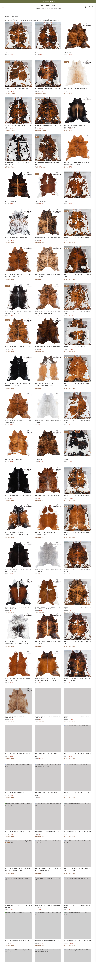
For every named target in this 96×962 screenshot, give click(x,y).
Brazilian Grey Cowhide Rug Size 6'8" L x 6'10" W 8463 (48, 570)
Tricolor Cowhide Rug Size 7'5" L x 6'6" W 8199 (77, 717)
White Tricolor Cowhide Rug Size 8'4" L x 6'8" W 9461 (18, 906)
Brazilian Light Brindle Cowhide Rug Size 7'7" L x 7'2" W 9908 (76, 89)
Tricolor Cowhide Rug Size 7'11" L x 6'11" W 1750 (47, 51)
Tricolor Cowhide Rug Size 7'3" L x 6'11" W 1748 (77, 201)
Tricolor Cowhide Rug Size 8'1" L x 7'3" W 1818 (48, 163)
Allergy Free (43, 8)
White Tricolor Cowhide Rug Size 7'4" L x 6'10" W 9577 (77, 832)
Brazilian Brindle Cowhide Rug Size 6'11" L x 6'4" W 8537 (48, 642)
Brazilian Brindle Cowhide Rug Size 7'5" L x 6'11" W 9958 (48, 717)
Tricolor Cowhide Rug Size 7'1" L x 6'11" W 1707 (77, 793)
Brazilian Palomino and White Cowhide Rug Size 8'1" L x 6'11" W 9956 (18, 869)
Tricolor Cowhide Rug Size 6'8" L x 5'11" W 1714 (77, 642)
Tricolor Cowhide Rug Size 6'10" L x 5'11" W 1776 (77, 347)
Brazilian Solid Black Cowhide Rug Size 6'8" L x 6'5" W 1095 (18, 496)
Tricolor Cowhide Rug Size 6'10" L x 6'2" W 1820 (18, 89)
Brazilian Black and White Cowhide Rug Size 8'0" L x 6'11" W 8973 (18, 312)
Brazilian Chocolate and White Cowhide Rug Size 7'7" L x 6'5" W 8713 (46, 384)
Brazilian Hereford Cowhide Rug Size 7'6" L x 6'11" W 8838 (17, 679)
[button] (93, 7)
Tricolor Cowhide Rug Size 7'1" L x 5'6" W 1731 (18, 126)
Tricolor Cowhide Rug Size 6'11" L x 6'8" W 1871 (77, 459)
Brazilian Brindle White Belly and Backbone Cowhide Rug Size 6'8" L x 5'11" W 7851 (47, 794)
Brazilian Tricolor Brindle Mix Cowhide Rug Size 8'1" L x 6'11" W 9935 (48, 608)
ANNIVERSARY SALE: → (48, 1)
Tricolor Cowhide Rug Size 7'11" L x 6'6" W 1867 (77, 533)
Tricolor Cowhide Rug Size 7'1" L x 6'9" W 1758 (18, 51)
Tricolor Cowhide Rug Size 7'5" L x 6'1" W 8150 (77, 906)
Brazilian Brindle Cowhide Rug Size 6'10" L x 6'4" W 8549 (18, 421)
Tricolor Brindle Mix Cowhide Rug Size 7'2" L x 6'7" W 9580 (77, 869)
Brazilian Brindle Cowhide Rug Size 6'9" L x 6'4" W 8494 (18, 793)
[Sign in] (89, 7)
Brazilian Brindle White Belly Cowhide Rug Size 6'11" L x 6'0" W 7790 (47, 238)
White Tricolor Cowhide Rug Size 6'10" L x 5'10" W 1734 (18, 163)
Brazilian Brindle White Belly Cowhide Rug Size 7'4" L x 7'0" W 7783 (17, 347)
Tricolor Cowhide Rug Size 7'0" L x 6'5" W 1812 (77, 238)
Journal (48, 8)
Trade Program (54, 8)
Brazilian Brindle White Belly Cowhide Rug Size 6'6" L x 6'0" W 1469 (17, 275)
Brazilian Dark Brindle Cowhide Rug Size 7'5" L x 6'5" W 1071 (18, 201)
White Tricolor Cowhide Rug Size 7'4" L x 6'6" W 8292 (77, 941)
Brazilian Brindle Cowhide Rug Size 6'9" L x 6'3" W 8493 (48, 347)
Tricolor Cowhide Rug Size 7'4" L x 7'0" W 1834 (48, 126)
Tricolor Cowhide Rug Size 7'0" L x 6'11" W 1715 (77, 570)
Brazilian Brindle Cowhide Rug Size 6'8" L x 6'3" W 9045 (48, 275)
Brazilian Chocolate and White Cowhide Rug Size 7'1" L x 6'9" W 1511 (46, 679)
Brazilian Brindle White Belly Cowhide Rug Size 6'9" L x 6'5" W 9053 (77, 163)
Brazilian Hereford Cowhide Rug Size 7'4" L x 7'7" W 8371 (47, 941)
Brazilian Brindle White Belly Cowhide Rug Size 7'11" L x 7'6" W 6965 (47, 312)
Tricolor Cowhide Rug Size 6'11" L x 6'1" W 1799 (77, 608)
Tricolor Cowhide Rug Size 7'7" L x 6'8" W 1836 (77, 275)
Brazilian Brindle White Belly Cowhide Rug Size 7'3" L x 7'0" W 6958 (47, 496)
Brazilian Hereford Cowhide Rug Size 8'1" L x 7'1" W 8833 (17, 754)
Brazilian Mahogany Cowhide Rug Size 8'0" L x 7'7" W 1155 (17, 608)
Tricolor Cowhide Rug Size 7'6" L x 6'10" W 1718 (47, 89)
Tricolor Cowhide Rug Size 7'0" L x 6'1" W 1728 (77, 421)
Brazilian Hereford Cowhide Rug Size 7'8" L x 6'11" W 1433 (47, 533)
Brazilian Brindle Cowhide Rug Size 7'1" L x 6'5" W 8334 (18, 717)
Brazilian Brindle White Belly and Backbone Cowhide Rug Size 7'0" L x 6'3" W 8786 (48, 755)
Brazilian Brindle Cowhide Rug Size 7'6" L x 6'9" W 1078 (48, 459)
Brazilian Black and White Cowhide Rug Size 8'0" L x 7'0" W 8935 (18, 384)
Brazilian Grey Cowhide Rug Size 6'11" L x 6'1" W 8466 (48, 421)
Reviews (59, 8)
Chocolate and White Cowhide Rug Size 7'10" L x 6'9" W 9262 (48, 201)
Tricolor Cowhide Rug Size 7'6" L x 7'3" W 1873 (77, 384)
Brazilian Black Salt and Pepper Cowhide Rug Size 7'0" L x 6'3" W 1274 (16, 642)
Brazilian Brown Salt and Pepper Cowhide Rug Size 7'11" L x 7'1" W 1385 (16, 238)
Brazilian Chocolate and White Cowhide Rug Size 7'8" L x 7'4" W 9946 (16, 533)
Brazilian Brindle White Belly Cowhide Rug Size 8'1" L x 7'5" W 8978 (17, 832)
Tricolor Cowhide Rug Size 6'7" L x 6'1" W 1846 (77, 312)
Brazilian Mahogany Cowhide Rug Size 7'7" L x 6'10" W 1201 (17, 941)
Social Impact (37, 8)
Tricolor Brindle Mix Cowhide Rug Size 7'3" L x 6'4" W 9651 (77, 679)
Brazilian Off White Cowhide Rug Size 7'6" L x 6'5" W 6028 (47, 832)
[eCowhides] (48, 5)
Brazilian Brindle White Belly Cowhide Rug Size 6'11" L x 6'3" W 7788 (17, 459)
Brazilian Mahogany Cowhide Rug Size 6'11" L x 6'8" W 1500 (76, 126)
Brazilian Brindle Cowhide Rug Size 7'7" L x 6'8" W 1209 (48, 906)
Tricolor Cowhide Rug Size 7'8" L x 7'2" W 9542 (77, 754)
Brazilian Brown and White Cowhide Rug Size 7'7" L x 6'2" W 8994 (48, 869)
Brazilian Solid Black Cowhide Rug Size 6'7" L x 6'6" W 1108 (18, 570)
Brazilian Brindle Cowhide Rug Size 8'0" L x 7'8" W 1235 (77, 51)
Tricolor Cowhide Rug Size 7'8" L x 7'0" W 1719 (77, 496)
